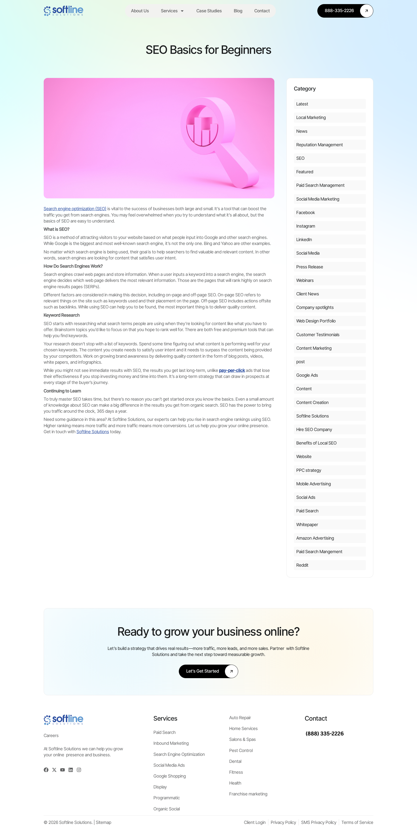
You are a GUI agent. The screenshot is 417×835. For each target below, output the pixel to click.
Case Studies (209, 10)
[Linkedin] (70, 769)
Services (169, 10)
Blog (238, 10)
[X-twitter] (54, 769)
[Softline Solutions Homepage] (63, 11)
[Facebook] (46, 769)
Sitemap (103, 822)
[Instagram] (78, 769)
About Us (140, 10)
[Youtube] (62, 769)
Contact (262, 10)
